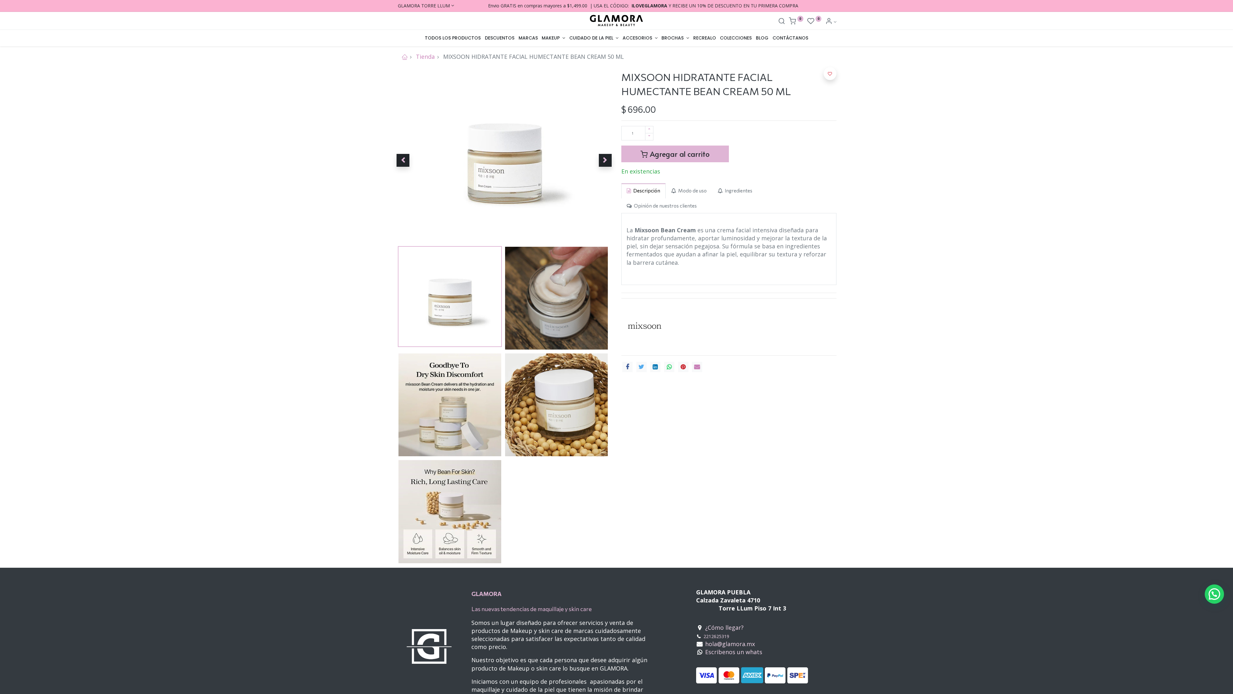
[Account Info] (830, 22)
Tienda (425, 56)
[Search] (781, 22)
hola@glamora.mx (730, 644)
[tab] (643, 190)
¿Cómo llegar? (724, 627)
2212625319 (716, 636)
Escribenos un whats (733, 652)
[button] (403, 160)
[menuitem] (453, 38)
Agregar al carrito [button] (679, 154)
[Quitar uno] (649, 136)
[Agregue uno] (649, 129)
